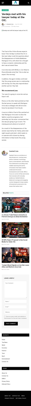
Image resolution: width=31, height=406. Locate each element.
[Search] (28, 3)
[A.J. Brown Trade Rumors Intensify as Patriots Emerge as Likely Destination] (15, 205)
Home (3, 339)
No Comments (6, 26)
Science (4, 350)
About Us (4, 373)
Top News (5, 10)
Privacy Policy (6, 381)
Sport (3, 356)
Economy (4, 348)
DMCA (3, 378)
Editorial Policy (6, 384)
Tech (3, 353)
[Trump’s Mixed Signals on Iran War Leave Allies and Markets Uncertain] (15, 255)
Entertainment (6, 359)
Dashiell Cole (10, 24)
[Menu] (3, 3)
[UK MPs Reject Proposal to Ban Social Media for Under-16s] (15, 230)
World (3, 345)
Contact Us (5, 361)
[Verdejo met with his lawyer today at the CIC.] (15, 39)
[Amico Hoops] (15, 3)
